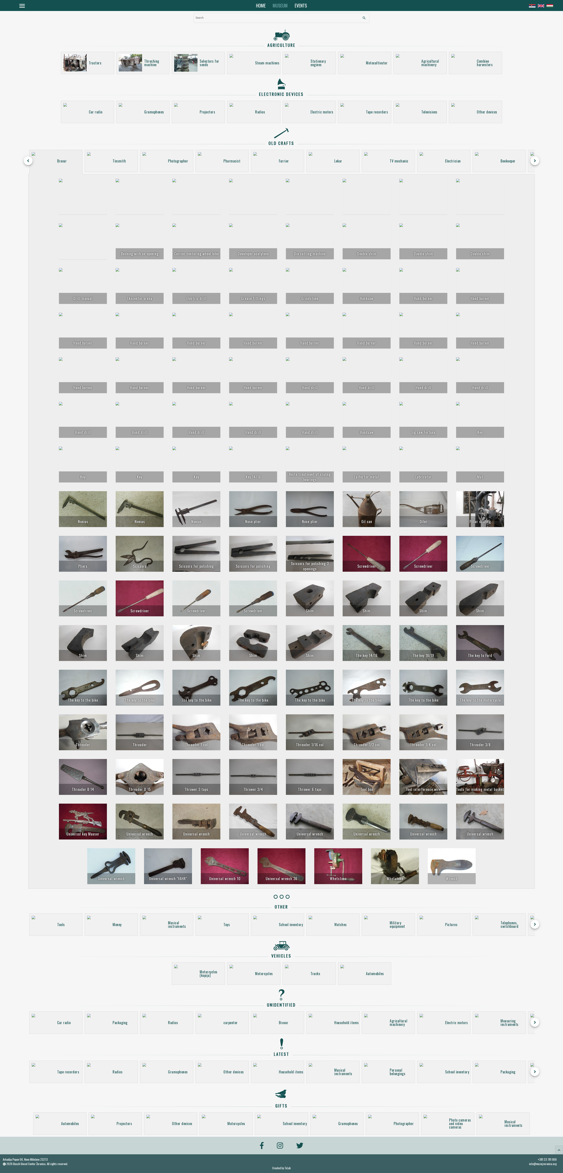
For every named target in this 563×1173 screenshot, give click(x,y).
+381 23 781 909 (547, 1159)
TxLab (288, 1168)
